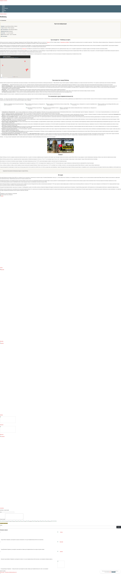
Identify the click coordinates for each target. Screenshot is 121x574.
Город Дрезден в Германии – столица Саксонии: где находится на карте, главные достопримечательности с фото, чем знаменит (24, 568)
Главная (3, 5)
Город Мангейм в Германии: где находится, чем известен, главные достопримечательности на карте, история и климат (22, 549)
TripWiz (1, 1)
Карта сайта (2, 572)
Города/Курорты (5, 8)
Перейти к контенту (3, 0)
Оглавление (3, 20)
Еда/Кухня (4, 10)
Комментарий (2, 519)
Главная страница (3, 13)
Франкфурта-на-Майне (65, 42)
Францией (24, 48)
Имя (1, 512)
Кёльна (48, 42)
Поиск (1, 525)
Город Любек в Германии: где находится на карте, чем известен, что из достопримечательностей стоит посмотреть (22, 539)
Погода (3, 9)
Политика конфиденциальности (11, 572)
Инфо (3, 11)
